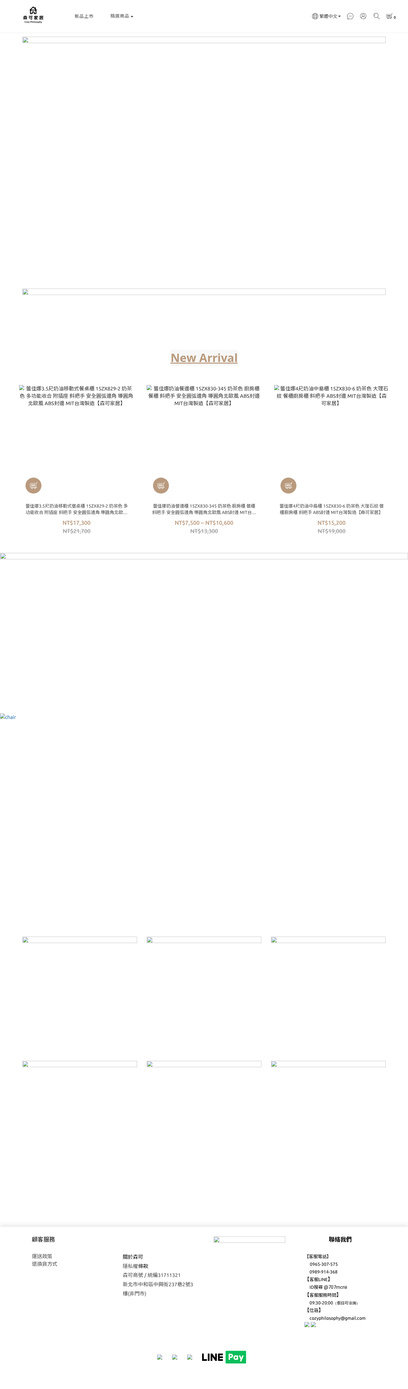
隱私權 (130, 1266)
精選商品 (119, 16)
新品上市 (84, 16)
